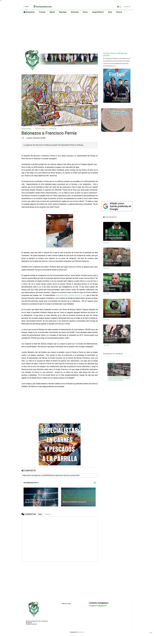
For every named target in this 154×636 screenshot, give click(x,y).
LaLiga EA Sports (98, 12)
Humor (85, 12)
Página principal (66, 603)
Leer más (106, 242)
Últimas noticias (40, 128)
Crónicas (42, 12)
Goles (110, 12)
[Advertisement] (77, 32)
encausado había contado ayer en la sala (71, 295)
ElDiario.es (112, 362)
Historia (119, 12)
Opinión (52, 12)
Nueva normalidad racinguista (74, 502)
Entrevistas (75, 12)
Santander (52, 128)
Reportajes (63, 12)
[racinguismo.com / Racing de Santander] (42, 7)
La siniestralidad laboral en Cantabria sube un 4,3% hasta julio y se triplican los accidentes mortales (119, 378)
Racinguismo (30, 12)
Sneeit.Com (80, 632)
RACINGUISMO (26, 128)
